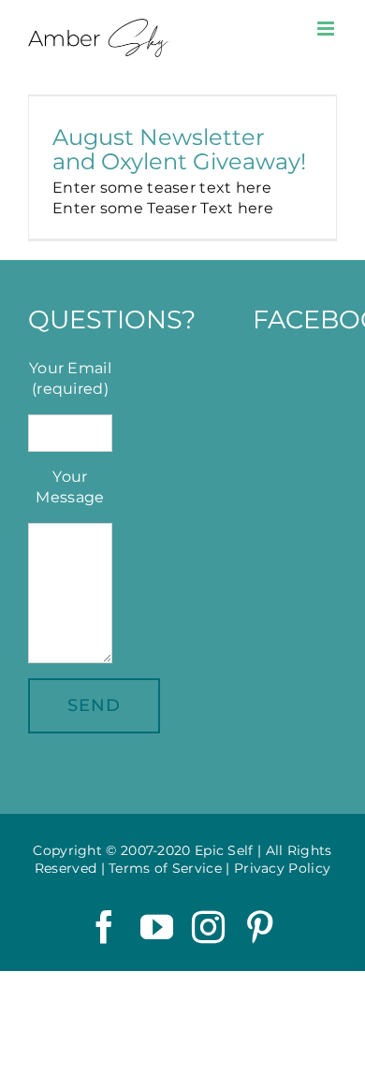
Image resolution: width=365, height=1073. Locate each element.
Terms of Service (165, 868)
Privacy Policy (282, 868)
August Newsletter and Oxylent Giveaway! (179, 149)
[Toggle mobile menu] (327, 28)
